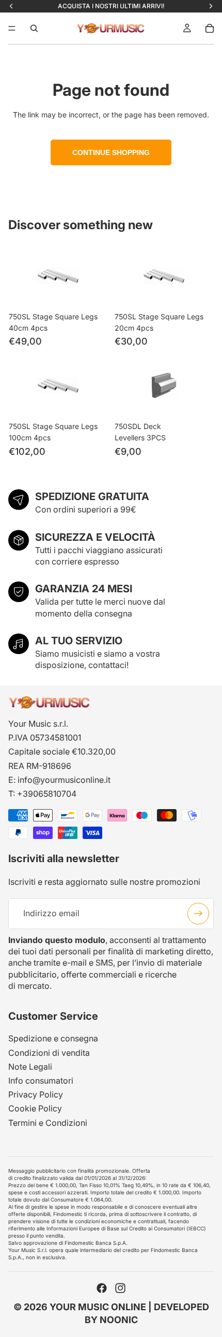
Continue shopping (111, 152)
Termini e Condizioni (47, 1122)
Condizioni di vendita (49, 1053)
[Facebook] (102, 1288)
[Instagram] (120, 1288)
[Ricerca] (34, 28)
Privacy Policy (35, 1094)
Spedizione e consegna (53, 1038)
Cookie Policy (35, 1108)
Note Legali (30, 1066)
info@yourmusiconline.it (64, 780)
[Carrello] (209, 28)
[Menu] (12, 28)
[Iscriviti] (198, 913)
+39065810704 (46, 794)
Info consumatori (40, 1080)
